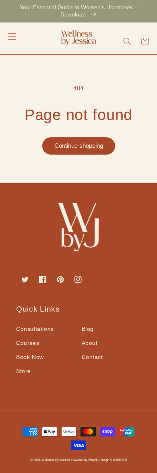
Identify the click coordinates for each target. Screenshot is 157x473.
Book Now (30, 357)
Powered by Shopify (84, 460)
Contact (92, 357)
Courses (27, 343)
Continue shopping (78, 145)
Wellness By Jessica (55, 460)
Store (23, 371)
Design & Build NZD (113, 460)
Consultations (35, 329)
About (90, 343)
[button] (12, 36)
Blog (88, 329)
